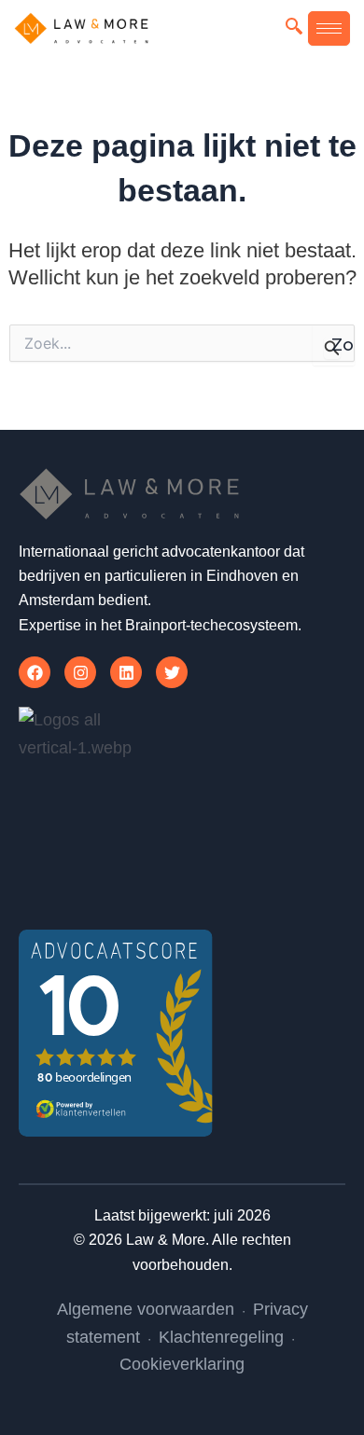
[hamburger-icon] (329, 28)
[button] (294, 28)
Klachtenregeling (221, 1337)
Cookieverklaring (182, 1364)
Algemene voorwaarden (145, 1309)
